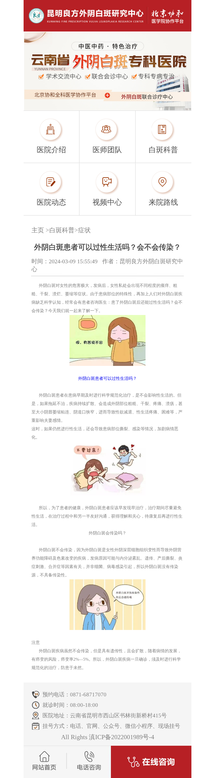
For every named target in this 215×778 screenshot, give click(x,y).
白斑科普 (61, 230)
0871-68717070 (88, 694)
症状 (84, 230)
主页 (37, 230)
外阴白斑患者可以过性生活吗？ (107, 378)
